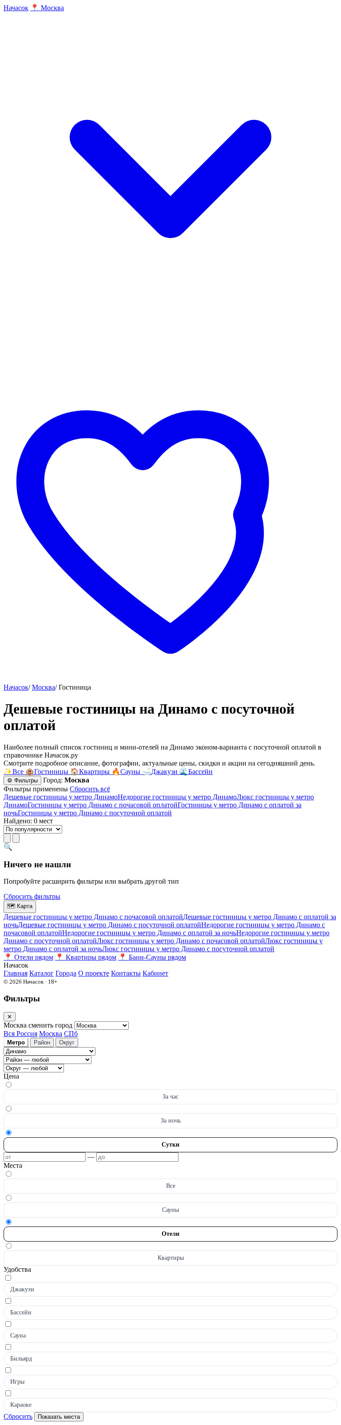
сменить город (51, 1025)
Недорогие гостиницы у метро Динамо (177, 797)
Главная (16, 973)
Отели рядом (28, 957)
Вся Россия (20, 1033)
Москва (43, 687)
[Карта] (16, 838)
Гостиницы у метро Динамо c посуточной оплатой (95, 813)
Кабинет (155, 973)
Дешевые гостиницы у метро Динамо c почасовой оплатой (93, 917)
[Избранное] (170, 679)
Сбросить (18, 1416)
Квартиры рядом (85, 957)
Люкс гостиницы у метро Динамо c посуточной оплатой (188, 949)
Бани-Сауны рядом (152, 957)
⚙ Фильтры (22, 780)
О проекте (93, 973)
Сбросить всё (90, 789)
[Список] (7, 838)
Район (42, 1042)
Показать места (59, 1416)
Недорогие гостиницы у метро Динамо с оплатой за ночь (149, 933)
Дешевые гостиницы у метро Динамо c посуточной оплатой (109, 925)
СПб (71, 1033)
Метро (16, 1042)
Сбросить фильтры (32, 896)
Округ (67, 1042)
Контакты (126, 973)
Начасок (16, 687)
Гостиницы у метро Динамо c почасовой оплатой (103, 805)
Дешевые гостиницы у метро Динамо (61, 797)
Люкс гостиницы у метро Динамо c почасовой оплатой (181, 941)
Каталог (41, 973)
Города (66, 973)
